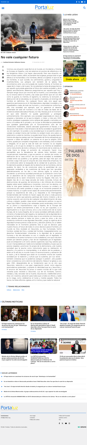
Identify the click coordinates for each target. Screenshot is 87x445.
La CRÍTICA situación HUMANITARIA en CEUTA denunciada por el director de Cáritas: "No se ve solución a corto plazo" (43, 359)
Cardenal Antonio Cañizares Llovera (14, 62)
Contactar (32, 417)
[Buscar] (84, 7)
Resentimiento (74, 114)
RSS (60, 419)
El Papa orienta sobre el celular (77, 105)
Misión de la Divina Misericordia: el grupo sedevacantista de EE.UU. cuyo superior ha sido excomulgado (71, 21)
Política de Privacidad (64, 415)
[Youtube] (82, 2)
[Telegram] (3, 81)
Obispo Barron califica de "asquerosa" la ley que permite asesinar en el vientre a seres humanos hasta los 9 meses (71, 49)
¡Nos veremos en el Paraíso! (76, 98)
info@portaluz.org (5, 417)
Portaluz (4, 329)
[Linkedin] (3, 77)
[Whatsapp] (3, 67)
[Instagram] (85, 2)
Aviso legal (32, 415)
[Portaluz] (44, 10)
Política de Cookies (35, 419)
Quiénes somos (63, 417)
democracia (16, 290)
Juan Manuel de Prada (77, 115)
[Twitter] (79, 2)
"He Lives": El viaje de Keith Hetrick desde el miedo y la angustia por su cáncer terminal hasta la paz (71, 31)
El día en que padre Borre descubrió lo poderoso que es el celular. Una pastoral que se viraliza (72, 358)
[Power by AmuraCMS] (82, 427)
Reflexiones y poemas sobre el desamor (77, 91)
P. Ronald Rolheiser (76, 94)
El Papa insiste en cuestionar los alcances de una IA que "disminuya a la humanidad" (72, 57)
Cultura (9, 290)
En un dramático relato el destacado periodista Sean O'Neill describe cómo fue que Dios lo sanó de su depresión (71, 39)
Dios (23, 290)
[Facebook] (77, 2)
